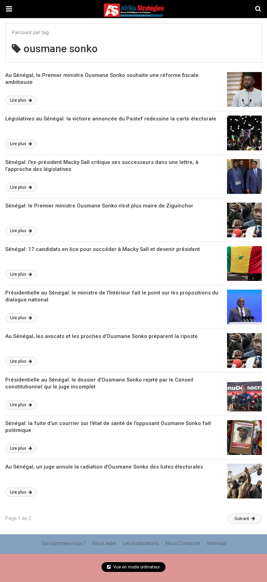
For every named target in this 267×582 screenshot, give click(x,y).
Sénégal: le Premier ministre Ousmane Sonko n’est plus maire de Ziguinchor (99, 206)
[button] (9, 9)
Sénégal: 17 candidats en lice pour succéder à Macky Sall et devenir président (102, 249)
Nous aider (104, 543)
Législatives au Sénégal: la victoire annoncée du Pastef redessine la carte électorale (110, 119)
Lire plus (18, 100)
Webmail (216, 543)
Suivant (241, 518)
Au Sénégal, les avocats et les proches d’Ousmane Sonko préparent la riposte (101, 336)
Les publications (141, 543)
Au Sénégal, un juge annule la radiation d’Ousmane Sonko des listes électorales (104, 467)
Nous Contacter (182, 543)
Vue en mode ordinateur (136, 567)
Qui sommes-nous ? (63, 543)
